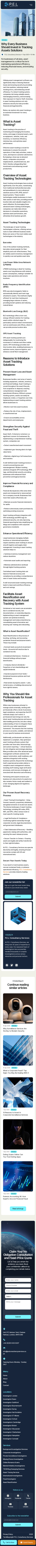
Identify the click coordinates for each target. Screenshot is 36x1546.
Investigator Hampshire (11, 1435)
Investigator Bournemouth (12, 1406)
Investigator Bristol (10, 1425)
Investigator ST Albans (11, 1416)
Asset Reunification (10, 1482)
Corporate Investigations (12, 1453)
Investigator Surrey (10, 1409)
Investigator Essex (9, 1399)
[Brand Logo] (11, 5)
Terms (5, 1537)
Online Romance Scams (11, 1462)
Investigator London (10, 1396)
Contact (6, 1385)
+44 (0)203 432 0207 (11, 1343)
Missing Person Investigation (13, 1459)
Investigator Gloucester (11, 1429)
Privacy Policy (8, 1534)
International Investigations (12, 1476)
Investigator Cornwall (10, 1439)
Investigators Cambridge (12, 1422)
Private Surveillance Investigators (15, 1456)
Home (5, 1375)
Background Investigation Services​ (15, 1449)
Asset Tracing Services (11, 1472)
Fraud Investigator (9, 1479)
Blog (4, 1382)
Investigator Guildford (11, 1402)
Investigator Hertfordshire (12, 1412)
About (5, 1379)
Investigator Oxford (10, 1419)
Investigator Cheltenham (12, 1432)
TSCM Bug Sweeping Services (13, 1469)
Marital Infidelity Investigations (14, 1466)
